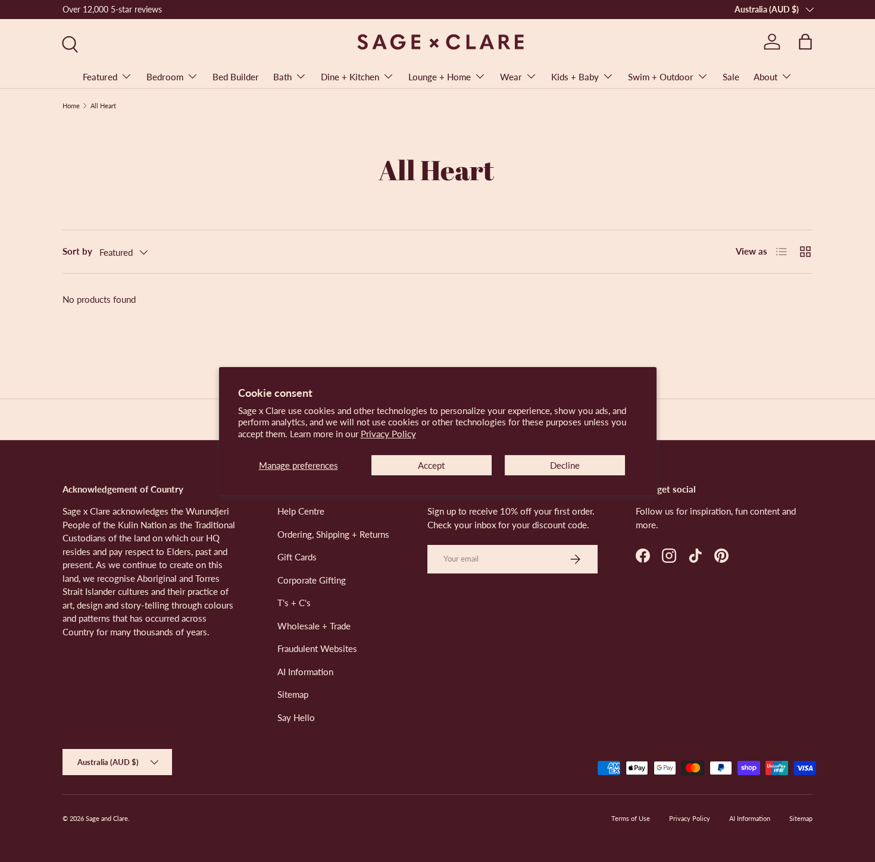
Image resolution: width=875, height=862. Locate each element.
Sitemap (292, 694)
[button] (805, 42)
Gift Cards (297, 556)
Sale (731, 76)
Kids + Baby (575, 76)
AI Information (305, 671)
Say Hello (296, 717)
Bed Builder (235, 76)
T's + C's (294, 602)
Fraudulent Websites (317, 648)
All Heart (103, 105)
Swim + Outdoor (660, 76)
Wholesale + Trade (314, 625)
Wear (511, 76)
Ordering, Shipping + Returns (333, 534)
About (765, 76)
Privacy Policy (388, 433)
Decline (565, 465)
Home (71, 105)
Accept (431, 465)
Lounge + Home (439, 76)
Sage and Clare (107, 818)
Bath (282, 76)
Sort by (77, 251)
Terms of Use (630, 818)
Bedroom (164, 76)
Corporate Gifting (311, 580)
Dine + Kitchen (350, 76)
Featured (100, 76)
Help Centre (300, 511)
